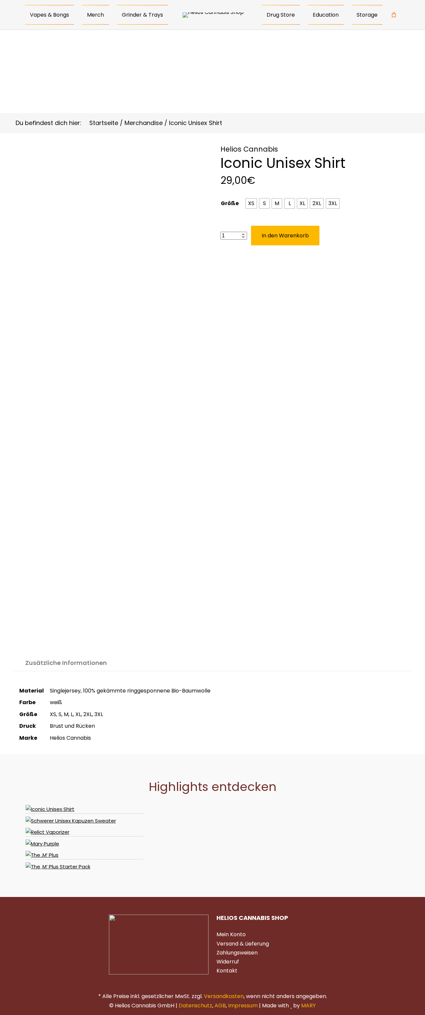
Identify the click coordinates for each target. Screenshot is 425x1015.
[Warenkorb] (393, 15)
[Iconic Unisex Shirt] (84, 809)
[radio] (251, 203)
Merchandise (144, 123)
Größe (230, 203)
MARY (308, 1005)
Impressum (243, 1005)
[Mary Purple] (84, 843)
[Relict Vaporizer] (84, 832)
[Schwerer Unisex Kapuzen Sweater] (84, 821)
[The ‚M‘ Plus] (84, 855)
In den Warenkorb (285, 235)
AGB (220, 1005)
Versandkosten (224, 996)
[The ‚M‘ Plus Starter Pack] (84, 866)
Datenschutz (195, 1005)
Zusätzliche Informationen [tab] (66, 663)
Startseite (103, 123)
